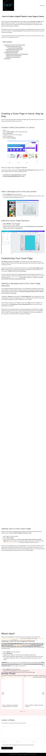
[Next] (43, 693)
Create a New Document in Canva (13, 46)
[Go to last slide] (3, 693)
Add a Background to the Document (14, 49)
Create (25, 14)
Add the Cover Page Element (12, 51)
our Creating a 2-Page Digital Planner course (27, 640)
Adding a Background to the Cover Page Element (17, 54)
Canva (20, 14)
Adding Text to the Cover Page (13, 57)
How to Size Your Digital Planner (15, 48)
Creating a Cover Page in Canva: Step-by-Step (14, 44)
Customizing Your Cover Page (11, 52)
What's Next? (7, 58)
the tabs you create (14, 277)
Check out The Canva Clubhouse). (10, 542)
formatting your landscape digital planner (10, 638)
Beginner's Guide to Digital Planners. (22, 644)
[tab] (20, 711)
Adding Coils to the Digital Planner (14, 55)
